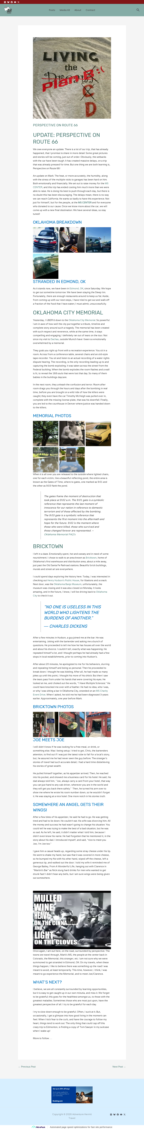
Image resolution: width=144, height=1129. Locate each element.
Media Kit (65, 10)
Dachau (55, 339)
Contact (90, 10)
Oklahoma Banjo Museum (67, 584)
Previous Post (27, 1066)
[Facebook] (12, 2)
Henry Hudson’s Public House (63, 580)
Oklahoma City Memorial (82, 320)
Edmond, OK (76, 288)
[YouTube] (15, 2)
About (77, 10)
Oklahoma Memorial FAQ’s (59, 534)
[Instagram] (5, 2)
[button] (138, 10)
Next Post (119, 1066)
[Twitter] (125, 1115)
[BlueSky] (8, 2)
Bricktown (91, 557)
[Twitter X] (18, 2)
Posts (52, 10)
